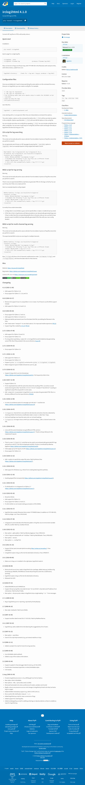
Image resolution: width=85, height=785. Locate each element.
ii (10, 373)
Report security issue (73, 727)
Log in (72, 3)
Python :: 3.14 (68, 132)
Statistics (32, 729)
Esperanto (76, 768)
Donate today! (42, 748)
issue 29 (37, 341)
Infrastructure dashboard (31, 727)
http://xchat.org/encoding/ (39, 548)
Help (53, 3)
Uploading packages (10, 727)
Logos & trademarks (32, 731)
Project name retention (10, 731)
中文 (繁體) (60, 768)
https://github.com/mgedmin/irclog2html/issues (23, 271)
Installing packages (10, 725)
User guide (11, 729)
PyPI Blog (31, 725)
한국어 (81, 768)
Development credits (52, 733)
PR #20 (31, 394)
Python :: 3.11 (68, 127)
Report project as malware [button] (72, 143)
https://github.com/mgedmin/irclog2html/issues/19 (20, 404)
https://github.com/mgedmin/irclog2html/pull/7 (19, 461)
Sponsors (65, 3)
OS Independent (68, 120)
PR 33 (27, 326)
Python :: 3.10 (68, 125)
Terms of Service (73, 725)
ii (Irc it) (23, 326)
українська (36, 768)
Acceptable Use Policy (73, 733)
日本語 (21, 768)
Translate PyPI (52, 729)
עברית (70, 768)
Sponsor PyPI (53, 731)
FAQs (11, 733)
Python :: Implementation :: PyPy (73, 138)
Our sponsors (32, 733)
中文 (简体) (53, 768)
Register (79, 3)
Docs (58, 3)
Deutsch (47, 768)
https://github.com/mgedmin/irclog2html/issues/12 (40, 449)
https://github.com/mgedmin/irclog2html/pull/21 (19, 375)
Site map (42, 757)
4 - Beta (66, 110)
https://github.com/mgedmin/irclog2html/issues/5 (39, 478)
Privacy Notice (73, 731)
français (16, 768)
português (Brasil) (28, 768)
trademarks (58, 751)
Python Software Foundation (41, 753)
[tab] (8, 28)
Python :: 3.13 (68, 130)
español (12, 768)
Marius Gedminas (71, 69)
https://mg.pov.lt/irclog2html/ (16, 268)
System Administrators (70, 115)
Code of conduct (73, 729)
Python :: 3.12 (68, 129)
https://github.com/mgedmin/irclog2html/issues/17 (20, 432)
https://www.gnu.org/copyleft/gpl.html (26, 275)
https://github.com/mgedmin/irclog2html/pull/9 (24, 446)
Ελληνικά (42, 768)
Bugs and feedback (53, 725)
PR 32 (54, 324)
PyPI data (65, 44)
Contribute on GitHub (52, 727)
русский (66, 768)
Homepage (67, 37)
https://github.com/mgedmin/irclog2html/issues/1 (19, 488)
